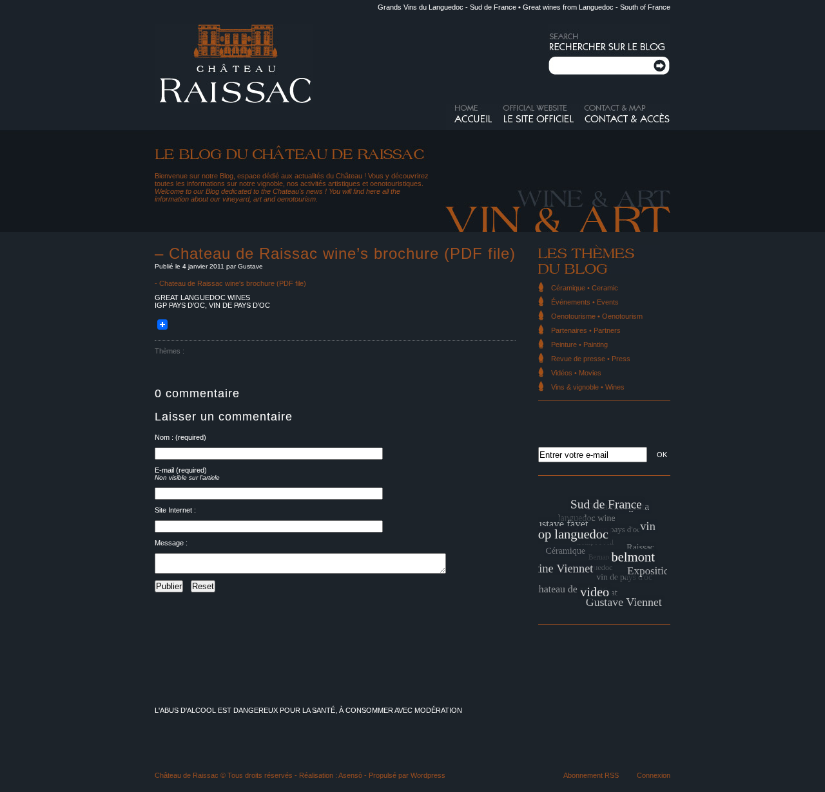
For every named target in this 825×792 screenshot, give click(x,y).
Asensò (350, 775)
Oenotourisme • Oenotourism (597, 316)
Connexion (653, 775)
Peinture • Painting (579, 344)
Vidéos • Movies (576, 373)
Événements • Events (585, 302)
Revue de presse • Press (590, 359)
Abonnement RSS (591, 775)
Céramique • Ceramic (584, 288)
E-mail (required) (181, 470)
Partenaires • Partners (586, 330)
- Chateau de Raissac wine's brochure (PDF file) (230, 283)
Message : (171, 543)
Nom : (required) (180, 437)
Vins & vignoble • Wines (588, 387)
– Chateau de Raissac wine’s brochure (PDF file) (335, 253)
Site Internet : (175, 510)
